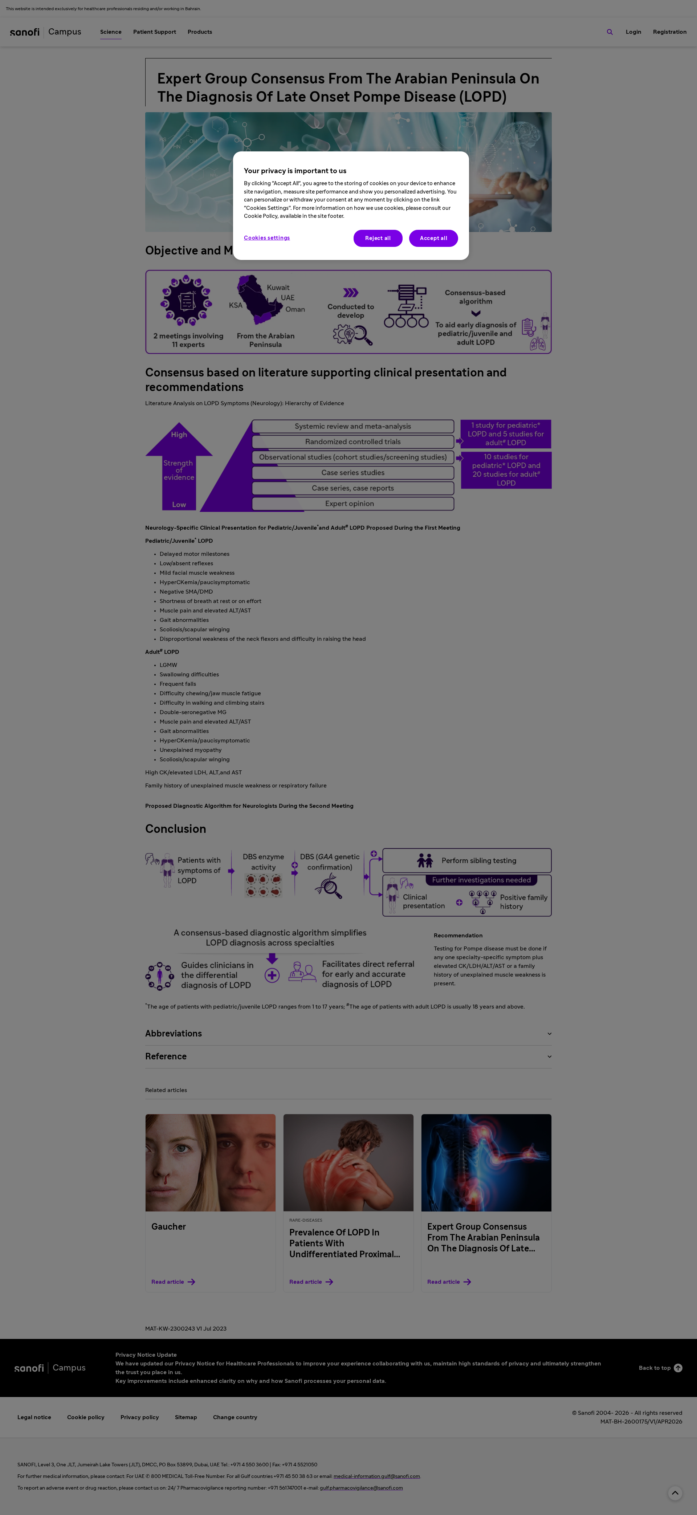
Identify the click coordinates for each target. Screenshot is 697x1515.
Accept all (434, 238)
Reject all (378, 238)
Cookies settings (267, 238)
